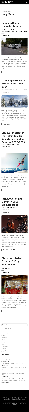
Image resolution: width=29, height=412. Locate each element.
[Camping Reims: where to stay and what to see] (14, 38)
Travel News (4, 346)
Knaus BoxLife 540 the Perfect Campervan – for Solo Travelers (13, 358)
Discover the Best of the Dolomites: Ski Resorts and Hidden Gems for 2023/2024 (13, 137)
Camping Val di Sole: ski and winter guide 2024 (13, 83)
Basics (3, 332)
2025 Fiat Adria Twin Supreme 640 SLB (12, 363)
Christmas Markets (9, 249)
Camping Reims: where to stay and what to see (11, 26)
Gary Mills (7, 14)
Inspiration (4, 337)
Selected (3, 343)
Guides (3, 335)
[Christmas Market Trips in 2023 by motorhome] (14, 275)
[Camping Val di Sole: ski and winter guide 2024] (14, 96)
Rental (3, 339)
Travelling (6, 71)
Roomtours (4, 341)
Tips (2, 344)
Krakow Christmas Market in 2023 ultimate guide (11, 201)
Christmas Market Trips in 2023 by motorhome (11, 261)
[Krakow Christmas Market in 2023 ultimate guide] (14, 216)
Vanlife (3, 352)
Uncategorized (5, 350)
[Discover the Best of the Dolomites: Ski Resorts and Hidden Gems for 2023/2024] (14, 153)
